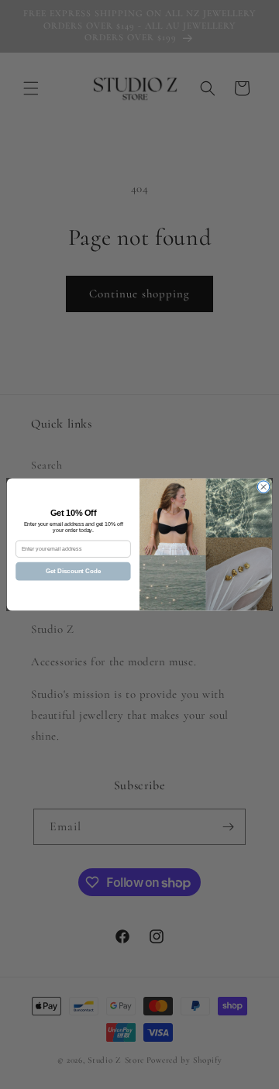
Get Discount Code (73, 571)
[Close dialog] (263, 487)
